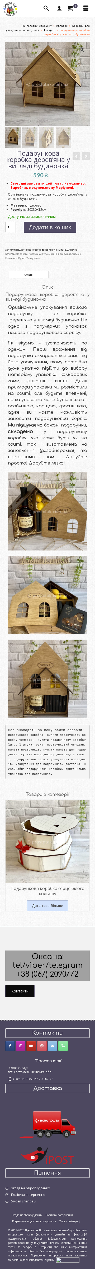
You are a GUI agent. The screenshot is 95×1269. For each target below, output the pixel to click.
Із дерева (22, 254)
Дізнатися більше (47, 905)
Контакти (19, 991)
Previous (10, 859)
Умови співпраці (23, 1201)
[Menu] (85, 8)
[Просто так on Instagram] (20, 1046)
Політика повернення (28, 1194)
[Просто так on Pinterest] (42, 1046)
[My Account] (59, 8)
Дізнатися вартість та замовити (47, 534)
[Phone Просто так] (63, 1046)
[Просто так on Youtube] (31, 1046)
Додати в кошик (50, 227)
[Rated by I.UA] (67, 1259)
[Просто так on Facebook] (10, 1046)
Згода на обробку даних (30, 1188)
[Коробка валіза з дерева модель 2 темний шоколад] (86, 156)
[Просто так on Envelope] (52, 1046)
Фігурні (76, 254)
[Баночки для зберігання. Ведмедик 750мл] (76, 156)
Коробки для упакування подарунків (50, 254)
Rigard (21, 258)
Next (85, 859)
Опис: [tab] (28, 275)
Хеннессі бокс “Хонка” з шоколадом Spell (47, 522)
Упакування (33, 258)
